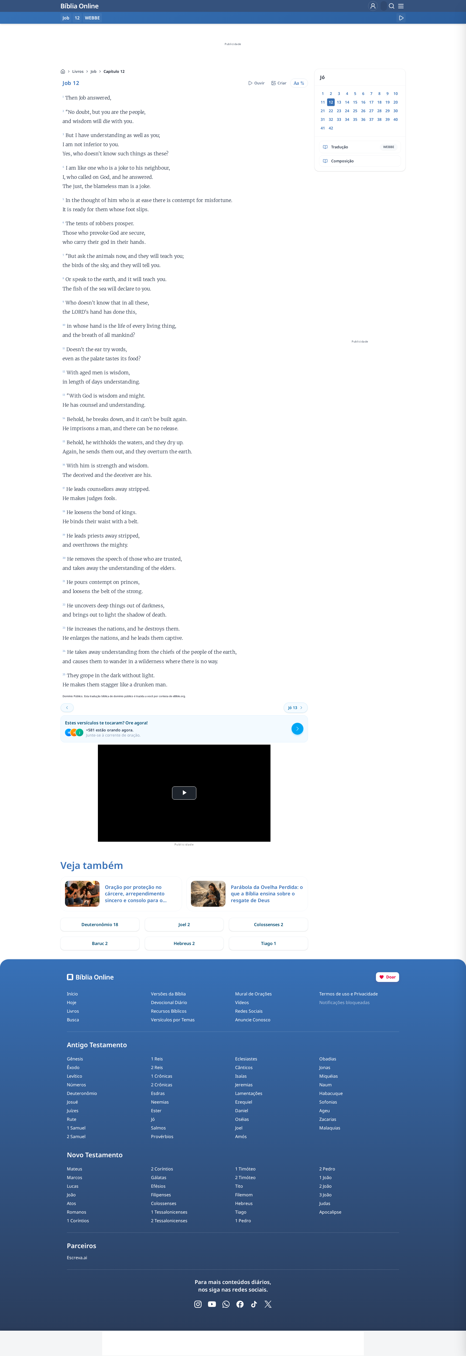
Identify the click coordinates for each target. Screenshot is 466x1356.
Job (94, 71)
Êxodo (73, 1067)
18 (379, 102)
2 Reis (157, 1067)
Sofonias (328, 1102)
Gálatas (158, 1177)
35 (355, 119)
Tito (239, 1186)
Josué (72, 1102)
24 (347, 110)
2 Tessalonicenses (169, 1221)
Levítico (74, 1076)
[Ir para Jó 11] (67, 707)
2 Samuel (76, 1136)
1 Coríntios (78, 1221)
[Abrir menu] (401, 6)
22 (331, 110)
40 (395, 119)
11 (323, 102)
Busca (73, 1020)
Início (72, 994)
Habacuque (331, 1093)
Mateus (74, 1169)
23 (339, 110)
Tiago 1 (268, 943)
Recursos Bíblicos (169, 1011)
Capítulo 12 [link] (114, 71)
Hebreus (244, 1203)
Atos (71, 1203)
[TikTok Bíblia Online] (254, 1304)
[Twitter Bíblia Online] (268, 1304)
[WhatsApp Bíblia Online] (226, 1304)
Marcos (74, 1177)
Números (76, 1085)
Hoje (71, 1002)
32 (331, 119)
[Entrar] (373, 6)
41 (323, 128)
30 (395, 110)
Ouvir (259, 82)
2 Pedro (327, 1169)
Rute (71, 1119)
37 (371, 119)
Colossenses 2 (268, 924)
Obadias (327, 1059)
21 (323, 110)
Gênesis (75, 1059)
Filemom (244, 1195)
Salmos (158, 1128)
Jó (153, 1119)
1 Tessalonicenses (169, 1212)
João (71, 1195)
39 (387, 119)
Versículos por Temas (173, 1020)
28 (379, 110)
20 (395, 102)
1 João (325, 1177)
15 (355, 102)
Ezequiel (243, 1102)
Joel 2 (184, 924)
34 (347, 119)
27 (371, 110)
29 (387, 110)
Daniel (241, 1111)
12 (77, 18)
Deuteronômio (82, 1093)
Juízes (72, 1111)
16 (363, 102)
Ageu (324, 1111)
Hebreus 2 (184, 943)
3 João (325, 1195)
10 (395, 93)
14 (347, 102)
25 (355, 110)
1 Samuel (76, 1128)
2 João (325, 1186)
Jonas (324, 1067)
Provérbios (162, 1136)
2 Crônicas (161, 1085)
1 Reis (157, 1059)
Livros (78, 71)
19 (387, 102)
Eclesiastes (246, 1059)
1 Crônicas (161, 1076)
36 (363, 119)
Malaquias (329, 1128)
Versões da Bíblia (168, 994)
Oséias (242, 1119)
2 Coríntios (162, 1169)
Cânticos (244, 1067)
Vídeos (242, 1002)
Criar (281, 82)
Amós (241, 1136)
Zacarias (327, 1119)
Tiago (240, 1212)
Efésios (158, 1186)
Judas (324, 1203)
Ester (156, 1111)
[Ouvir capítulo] (401, 17)
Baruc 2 (100, 943)
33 (339, 119)
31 (323, 119)
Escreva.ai (77, 1258)
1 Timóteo (245, 1169)
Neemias (160, 1102)
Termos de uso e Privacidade (348, 994)
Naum (325, 1085)
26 (363, 110)
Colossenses (163, 1203)
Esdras (158, 1093)
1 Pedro (243, 1221)
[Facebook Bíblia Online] (240, 1304)
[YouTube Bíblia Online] (212, 1304)
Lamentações (248, 1093)
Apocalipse (330, 1212)
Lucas (72, 1186)
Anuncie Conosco (252, 1020)
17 (371, 102)
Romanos (76, 1212)
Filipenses (161, 1195)
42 (331, 128)
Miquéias (328, 1076)
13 (339, 102)
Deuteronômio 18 (99, 924)
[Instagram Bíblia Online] (198, 1304)
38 (379, 119)
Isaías (241, 1076)
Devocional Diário (169, 1002)
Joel (238, 1128)
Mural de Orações (253, 994)
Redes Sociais (249, 1011)
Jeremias (244, 1085)
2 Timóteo (245, 1177)
